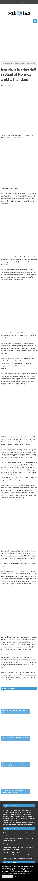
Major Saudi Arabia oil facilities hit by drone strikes (15, 738)
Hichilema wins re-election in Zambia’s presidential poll (18, 858)
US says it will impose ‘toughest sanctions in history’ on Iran (19, 844)
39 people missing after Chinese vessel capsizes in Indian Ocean (14, 791)
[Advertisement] (19, 42)
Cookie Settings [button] (7, 877)
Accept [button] (17, 877)
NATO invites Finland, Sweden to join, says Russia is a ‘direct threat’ (15, 764)
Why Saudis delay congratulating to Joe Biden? (14, 711)
